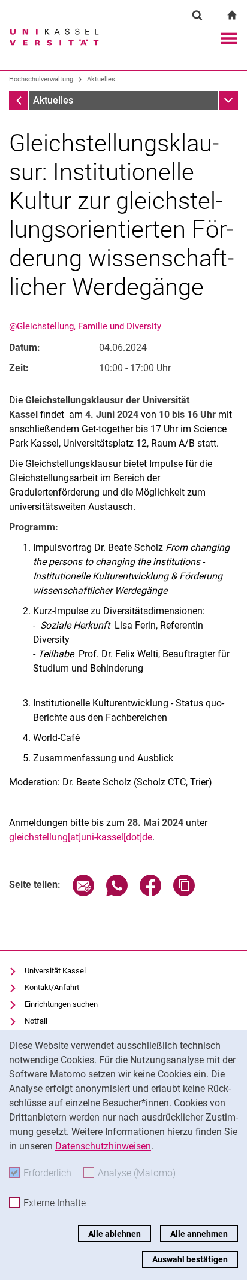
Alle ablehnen (114, 1233)
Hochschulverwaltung (41, 79)
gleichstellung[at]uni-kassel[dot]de (80, 837)
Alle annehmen (199, 1233)
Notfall (36, 1020)
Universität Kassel (55, 970)
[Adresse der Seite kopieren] (184, 892)
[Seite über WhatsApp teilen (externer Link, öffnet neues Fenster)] (117, 892)
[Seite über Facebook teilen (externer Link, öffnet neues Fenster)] (150, 892)
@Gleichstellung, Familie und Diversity (85, 326)
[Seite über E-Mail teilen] (83, 892)
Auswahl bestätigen (190, 1259)
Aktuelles (101, 79)
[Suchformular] (197, 15)
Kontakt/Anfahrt (52, 987)
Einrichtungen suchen (61, 1004)
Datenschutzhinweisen (103, 1146)
